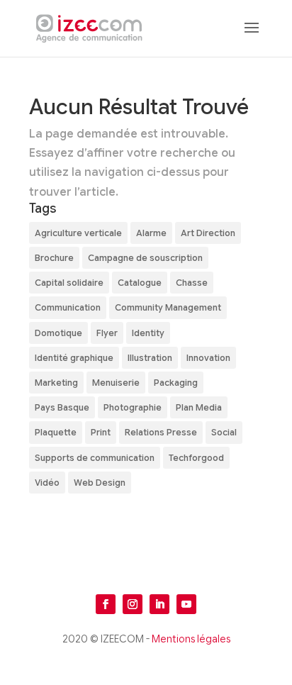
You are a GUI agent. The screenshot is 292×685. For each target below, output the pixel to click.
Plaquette (56, 432)
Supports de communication (95, 457)
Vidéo (47, 482)
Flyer (107, 333)
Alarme (151, 233)
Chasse (192, 282)
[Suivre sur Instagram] (132, 604)
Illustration (150, 357)
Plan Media (199, 407)
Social (224, 432)
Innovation (208, 357)
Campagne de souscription (145, 257)
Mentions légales (191, 639)
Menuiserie (116, 382)
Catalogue (140, 282)
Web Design (99, 482)
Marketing (56, 382)
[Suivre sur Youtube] (186, 604)
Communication (68, 307)
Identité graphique (74, 357)
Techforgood (196, 457)
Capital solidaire (69, 282)
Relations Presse (161, 432)
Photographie (132, 407)
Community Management (168, 307)
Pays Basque (62, 407)
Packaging (176, 382)
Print (101, 432)
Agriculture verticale (78, 233)
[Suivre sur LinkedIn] (159, 604)
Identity (148, 333)
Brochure (54, 257)
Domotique (58, 333)
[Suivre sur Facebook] (106, 604)
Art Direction (208, 233)
